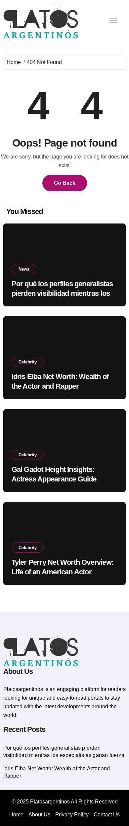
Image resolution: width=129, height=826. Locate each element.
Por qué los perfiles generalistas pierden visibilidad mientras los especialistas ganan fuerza (62, 293)
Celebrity (28, 361)
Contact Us (107, 814)
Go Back (64, 183)
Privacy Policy (72, 814)
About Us (39, 814)
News (24, 269)
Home (16, 814)
